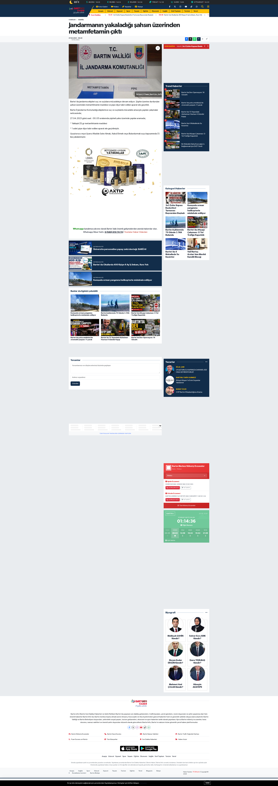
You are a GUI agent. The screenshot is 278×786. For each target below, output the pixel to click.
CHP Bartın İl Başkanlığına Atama (189, 392)
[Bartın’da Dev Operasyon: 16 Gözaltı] (145, 327)
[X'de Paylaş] (190, 39)
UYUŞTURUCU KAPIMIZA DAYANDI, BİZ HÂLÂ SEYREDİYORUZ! (191, 371)
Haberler (72, 20)
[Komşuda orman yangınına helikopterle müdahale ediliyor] (85, 303)
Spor (128, 11)
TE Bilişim (196, 772)
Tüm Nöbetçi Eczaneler (187, 505)
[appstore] (129, 748)
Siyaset (120, 11)
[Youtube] (141, 727)
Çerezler (143, 783)
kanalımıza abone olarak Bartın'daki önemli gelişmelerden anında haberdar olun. (120, 229)
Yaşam (136, 11)
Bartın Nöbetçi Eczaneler (80, 734)
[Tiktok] (145, 727)
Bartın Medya (95, 773)
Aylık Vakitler (171, 540)
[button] (204, 46)
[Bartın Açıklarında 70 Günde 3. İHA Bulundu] (115, 303)
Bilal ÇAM (180, 367)
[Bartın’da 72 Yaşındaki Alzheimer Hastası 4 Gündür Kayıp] (115, 327)
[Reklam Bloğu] (115, 171)
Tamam (207, 783)
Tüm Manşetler (112, 739)
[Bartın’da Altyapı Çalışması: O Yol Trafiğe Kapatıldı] (145, 303)
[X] (133, 727)
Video (116, 7)
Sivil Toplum (175, 11)
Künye (140, 7)
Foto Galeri (103, 7)
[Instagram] (137, 727)
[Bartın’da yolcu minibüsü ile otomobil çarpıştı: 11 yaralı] (85, 327)
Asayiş (100, 11)
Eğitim (145, 11)
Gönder (75, 383)
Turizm (187, 11)
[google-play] (148, 748)
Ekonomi (155, 11)
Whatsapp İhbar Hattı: (103, 232)
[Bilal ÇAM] (169, 369)
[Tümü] (206, 362)
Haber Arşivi (182, 739)
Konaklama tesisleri (79, 773)
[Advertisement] (115, 212)
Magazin (149, 771)
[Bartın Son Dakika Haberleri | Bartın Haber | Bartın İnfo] (77, 11)
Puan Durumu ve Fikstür (79, 739)
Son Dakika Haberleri (149, 739)
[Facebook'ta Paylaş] (186, 39)
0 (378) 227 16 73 (174, 499)
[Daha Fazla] (199, 39)
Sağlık (165, 11)
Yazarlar (128, 7)
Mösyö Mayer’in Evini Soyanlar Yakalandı (188, 381)
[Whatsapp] (149, 727)
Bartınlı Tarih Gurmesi (186, 377)
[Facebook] (129, 727)
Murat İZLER (181, 389)
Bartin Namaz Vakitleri (150, 734)
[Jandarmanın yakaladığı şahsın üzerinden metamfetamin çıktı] (115, 71)
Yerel (196, 11)
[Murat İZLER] (169, 391)
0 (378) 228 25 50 (174, 487)
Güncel (110, 11)
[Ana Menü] (207, 6)
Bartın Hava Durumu (114, 734)
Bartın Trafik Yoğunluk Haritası (188, 734)
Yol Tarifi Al (186, 487)
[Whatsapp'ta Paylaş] (194, 39)
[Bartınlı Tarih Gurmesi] (169, 380)
